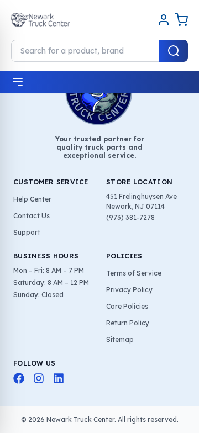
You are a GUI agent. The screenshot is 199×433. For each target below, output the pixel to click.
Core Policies (127, 306)
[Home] (40, 20)
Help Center (32, 199)
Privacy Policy (129, 290)
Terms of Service (133, 273)
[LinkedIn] (58, 378)
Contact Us (31, 216)
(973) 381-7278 (130, 217)
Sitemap (120, 339)
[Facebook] (18, 378)
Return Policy (127, 323)
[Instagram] (38, 378)
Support (26, 232)
